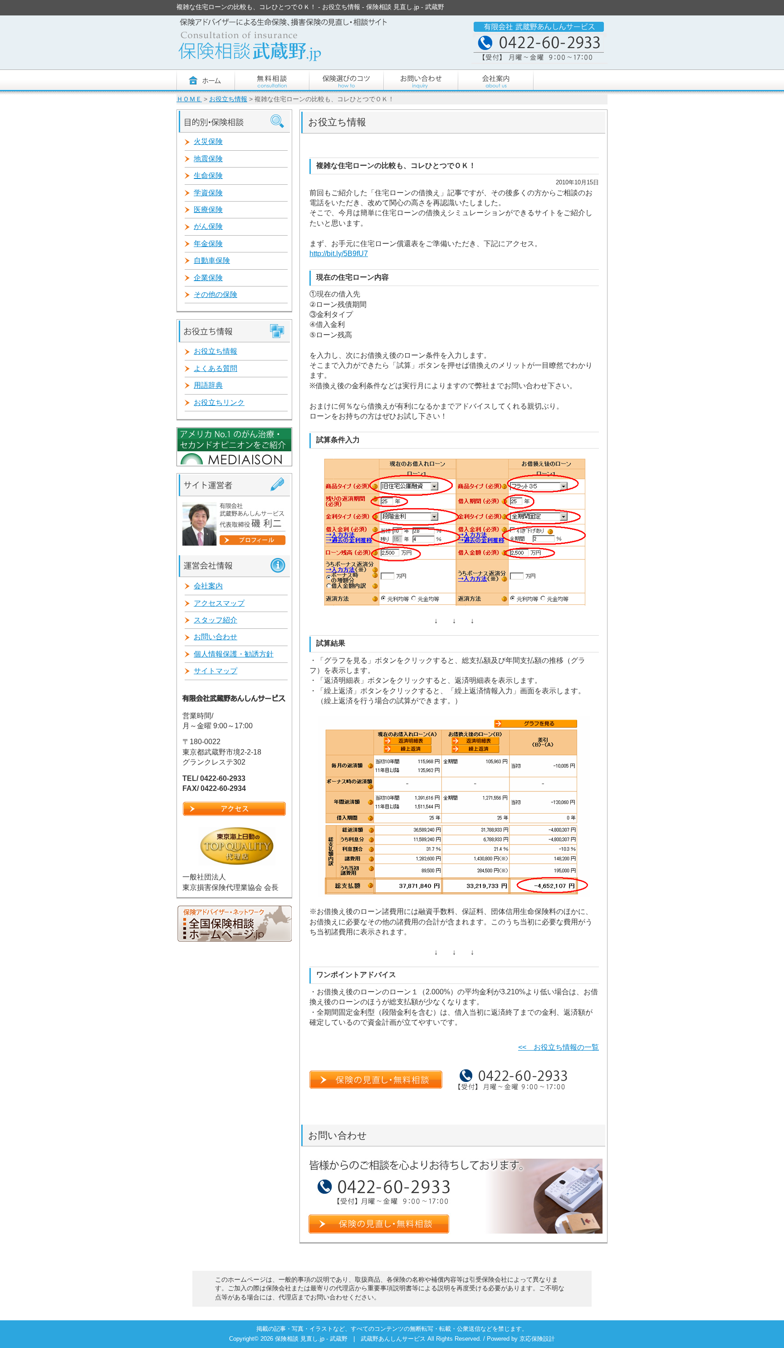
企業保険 (208, 277)
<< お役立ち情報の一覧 (558, 1047)
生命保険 (208, 175)
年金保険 (208, 243)
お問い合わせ (215, 637)
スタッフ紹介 (215, 620)
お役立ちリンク (219, 402)
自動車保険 (212, 260)
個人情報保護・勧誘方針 (234, 654)
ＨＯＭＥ (189, 99)
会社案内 (208, 586)
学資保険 (208, 193)
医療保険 (208, 209)
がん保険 (208, 226)
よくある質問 (215, 368)
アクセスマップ (219, 603)
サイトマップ (215, 671)
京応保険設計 (537, 1338)
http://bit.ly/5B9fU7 (338, 253)
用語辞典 (208, 385)
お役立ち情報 (228, 99)
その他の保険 (215, 294)
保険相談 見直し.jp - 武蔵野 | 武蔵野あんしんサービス (351, 1338)
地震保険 (208, 159)
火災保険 (208, 141)
